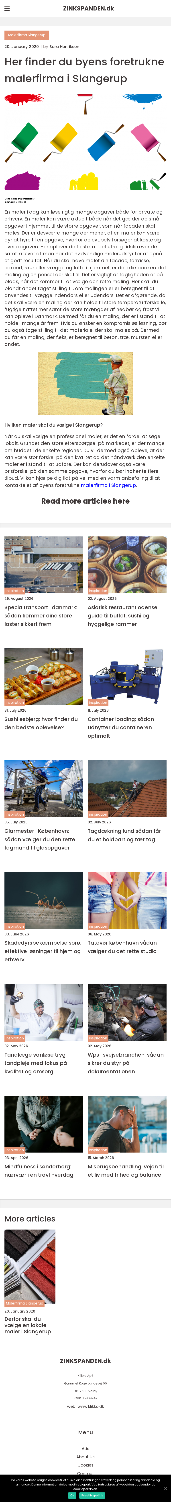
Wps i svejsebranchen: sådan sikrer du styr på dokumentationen (126, 1063)
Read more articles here (85, 501)
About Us (85, 1457)
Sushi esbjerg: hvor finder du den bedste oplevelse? (41, 723)
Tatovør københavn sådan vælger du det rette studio (122, 947)
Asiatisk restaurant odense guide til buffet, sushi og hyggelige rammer (122, 616)
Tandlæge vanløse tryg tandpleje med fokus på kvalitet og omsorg (35, 1063)
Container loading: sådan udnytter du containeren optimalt (121, 727)
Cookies (85, 1465)
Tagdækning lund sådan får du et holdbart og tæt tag (124, 835)
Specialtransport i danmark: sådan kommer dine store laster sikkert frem (40, 616)
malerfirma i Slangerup (108, 485)
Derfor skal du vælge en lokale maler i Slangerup (27, 1325)
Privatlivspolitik (92, 1495)
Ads (85, 1448)
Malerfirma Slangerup (26, 35)
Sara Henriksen (64, 47)
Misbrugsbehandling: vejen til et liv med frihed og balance (126, 1170)
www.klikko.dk (90, 1406)
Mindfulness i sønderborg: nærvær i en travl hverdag (38, 1170)
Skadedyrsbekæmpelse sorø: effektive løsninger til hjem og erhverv (42, 951)
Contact (85, 1473)
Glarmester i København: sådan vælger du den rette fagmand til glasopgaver (39, 839)
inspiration (15, 590)
